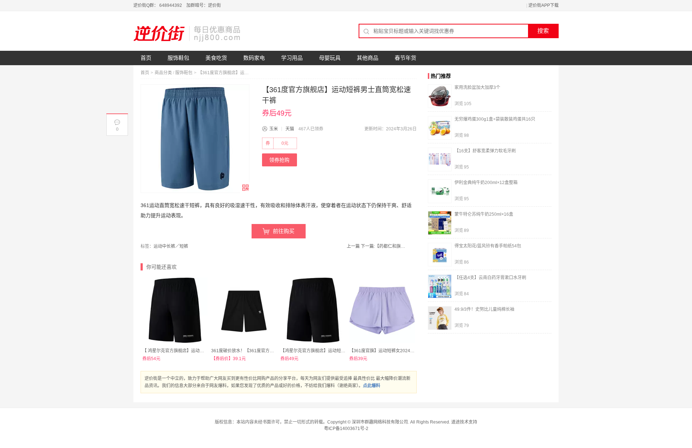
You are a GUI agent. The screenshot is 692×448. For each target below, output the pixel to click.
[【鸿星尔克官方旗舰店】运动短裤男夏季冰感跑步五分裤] (313, 310)
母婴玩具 (330, 58)
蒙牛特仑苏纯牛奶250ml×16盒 (483, 214)
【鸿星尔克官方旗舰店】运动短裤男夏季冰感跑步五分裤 (334, 350)
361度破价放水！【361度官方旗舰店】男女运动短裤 (262, 350)
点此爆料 (371, 385)
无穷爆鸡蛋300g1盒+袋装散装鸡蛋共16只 (494, 119)
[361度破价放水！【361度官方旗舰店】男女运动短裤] (243, 310)
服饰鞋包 (178, 58)
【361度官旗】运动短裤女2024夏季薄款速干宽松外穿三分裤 (407, 350)
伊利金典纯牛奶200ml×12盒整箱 (486, 182)
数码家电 (254, 58)
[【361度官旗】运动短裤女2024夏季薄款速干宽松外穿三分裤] (381, 310)
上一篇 (353, 246)
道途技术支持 (464, 422)
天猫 (289, 128)
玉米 (273, 128)
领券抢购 (279, 160)
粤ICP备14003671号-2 (346, 428)
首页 (146, 58)
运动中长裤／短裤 (171, 246)
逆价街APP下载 (543, 5)
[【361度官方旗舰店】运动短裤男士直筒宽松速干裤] (195, 138)
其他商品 (367, 58)
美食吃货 (216, 58)
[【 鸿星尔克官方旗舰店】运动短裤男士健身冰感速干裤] (175, 310)
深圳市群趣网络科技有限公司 (380, 422)
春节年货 (405, 58)
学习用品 (292, 58)
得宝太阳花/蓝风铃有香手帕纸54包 (487, 245)
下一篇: (384, 246)
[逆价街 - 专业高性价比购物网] (187, 33)
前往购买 (283, 231)
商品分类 (163, 72)
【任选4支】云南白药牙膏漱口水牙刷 (490, 277)
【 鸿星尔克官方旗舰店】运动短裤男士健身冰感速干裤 (194, 350)
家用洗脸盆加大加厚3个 (477, 87)
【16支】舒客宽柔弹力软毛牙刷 (485, 150)
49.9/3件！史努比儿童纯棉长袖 (484, 309)
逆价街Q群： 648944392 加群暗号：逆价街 (177, 5)
